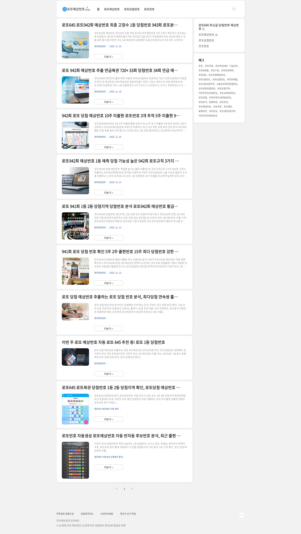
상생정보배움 (107, 513)
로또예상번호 (112, 9)
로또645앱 (204, 70)
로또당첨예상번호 (217, 74)
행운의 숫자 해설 (128, 513)
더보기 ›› (108, 56)
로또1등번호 (204, 79)
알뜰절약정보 (87, 513)
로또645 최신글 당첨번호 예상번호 (219, 27)
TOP (242, 515)
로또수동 (215, 70)
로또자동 (209, 65)
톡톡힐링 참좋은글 (65, 513)
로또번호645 (221, 65)
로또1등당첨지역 (206, 83)
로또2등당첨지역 (227, 111)
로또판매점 (232, 79)
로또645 (202, 74)
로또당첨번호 (132, 9)
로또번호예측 (227, 70)
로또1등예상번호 (227, 93)
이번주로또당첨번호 (208, 93)
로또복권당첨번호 (207, 88)
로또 (201, 65)
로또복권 (217, 106)
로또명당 (228, 106)
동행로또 (203, 111)
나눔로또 (233, 65)
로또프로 (223, 102)
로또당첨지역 (223, 88)
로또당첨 (203, 97)
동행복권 (213, 102)
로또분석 (203, 102)
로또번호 (149, 9)
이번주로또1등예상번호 (220, 97)
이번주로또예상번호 (208, 115)
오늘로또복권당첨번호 (227, 83)
